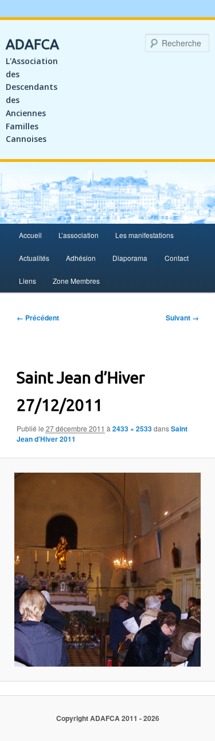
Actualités (34, 258)
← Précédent (38, 317)
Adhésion (81, 258)
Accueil (30, 235)
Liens (27, 281)
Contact (177, 258)
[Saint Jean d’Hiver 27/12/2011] (107, 570)
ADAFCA (32, 44)
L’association (78, 235)
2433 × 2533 (132, 428)
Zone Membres (76, 281)
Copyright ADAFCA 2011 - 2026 (107, 718)
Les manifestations (144, 235)
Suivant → (182, 317)
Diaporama (129, 258)
